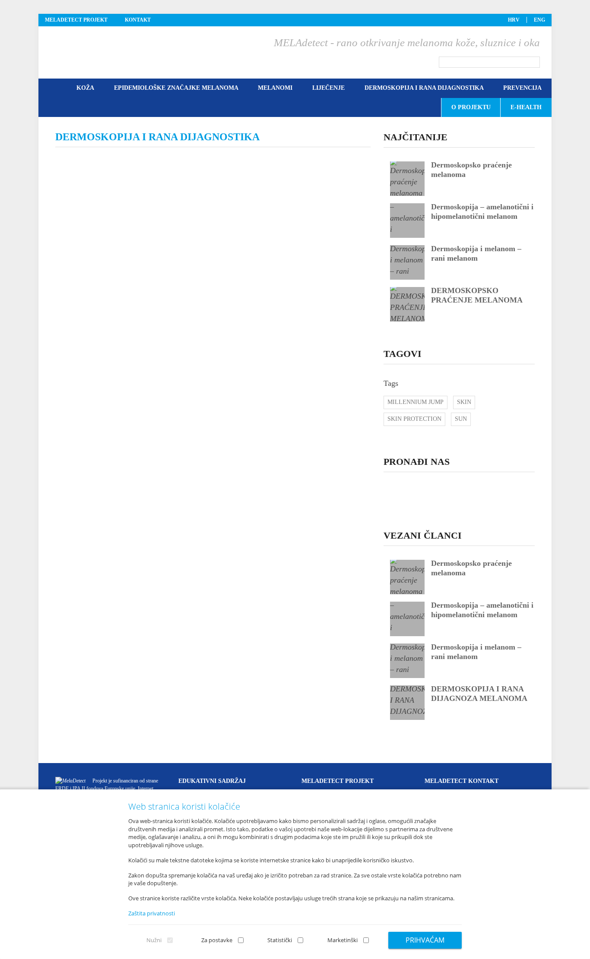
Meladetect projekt (76, 20)
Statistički (279, 940)
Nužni (154, 940)
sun (461, 419)
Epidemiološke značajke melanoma (176, 88)
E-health (526, 107)
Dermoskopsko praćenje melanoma (465, 577)
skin (464, 402)
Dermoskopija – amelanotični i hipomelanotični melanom (482, 610)
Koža (85, 88)
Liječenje (328, 88)
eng (539, 20)
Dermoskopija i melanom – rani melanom (476, 652)
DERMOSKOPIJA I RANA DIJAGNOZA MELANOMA (479, 694)
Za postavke (216, 940)
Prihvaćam (425, 940)
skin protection (414, 419)
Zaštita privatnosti (151, 913)
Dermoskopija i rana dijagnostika (424, 88)
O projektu (471, 107)
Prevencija (522, 88)
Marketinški (342, 940)
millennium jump (415, 402)
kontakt (138, 20)
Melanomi (275, 88)
